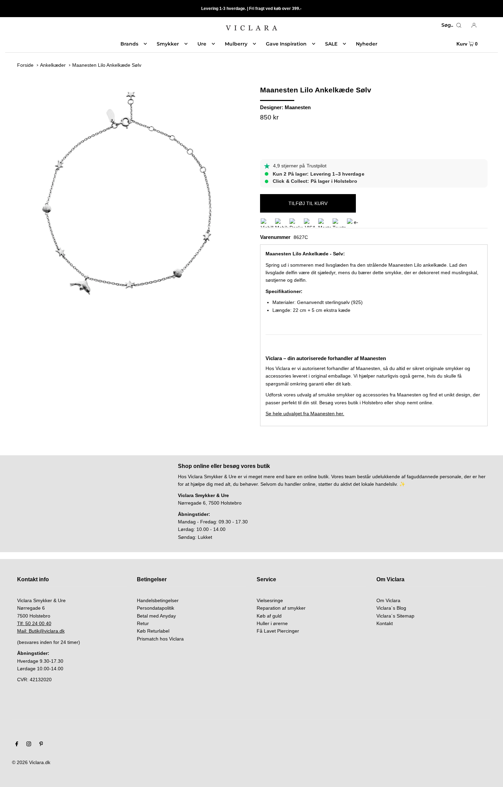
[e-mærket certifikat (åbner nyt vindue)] (353, 223)
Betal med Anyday (156, 616)
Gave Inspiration (286, 44)
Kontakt (384, 623)
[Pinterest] (41, 744)
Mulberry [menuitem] (236, 44)
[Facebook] (16, 744)
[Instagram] (28, 744)
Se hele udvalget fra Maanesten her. (305, 413)
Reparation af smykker (281, 608)
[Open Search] (458, 25)
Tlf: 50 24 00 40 (34, 623)
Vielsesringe (270, 600)
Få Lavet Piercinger (278, 631)
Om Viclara (388, 600)
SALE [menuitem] (331, 44)
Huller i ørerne (272, 623)
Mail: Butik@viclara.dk (41, 631)
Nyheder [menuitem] (366, 44)
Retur (143, 623)
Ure (201, 44)
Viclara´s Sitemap (395, 616)
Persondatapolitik (155, 608)
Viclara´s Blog (391, 608)
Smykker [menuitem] (168, 44)
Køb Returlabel (153, 631)
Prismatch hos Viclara (160, 639)
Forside (25, 65)
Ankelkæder (53, 65)
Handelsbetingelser (158, 600)
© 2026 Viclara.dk (31, 762)
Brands (129, 44)
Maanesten (298, 107)
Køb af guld (269, 616)
